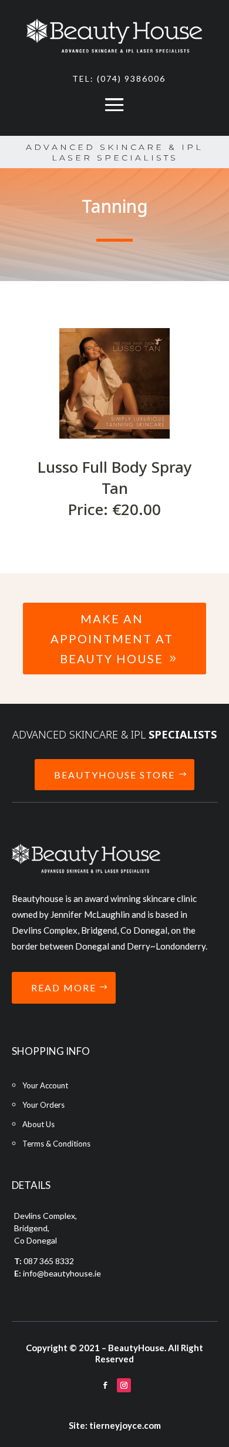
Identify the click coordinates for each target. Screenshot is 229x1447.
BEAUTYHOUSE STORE (114, 774)
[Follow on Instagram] (124, 1385)
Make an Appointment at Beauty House (111, 638)
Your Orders (43, 1105)
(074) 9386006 (131, 78)
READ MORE (63, 987)
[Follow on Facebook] (105, 1385)
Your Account (45, 1085)
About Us (38, 1124)
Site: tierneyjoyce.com (115, 1425)
